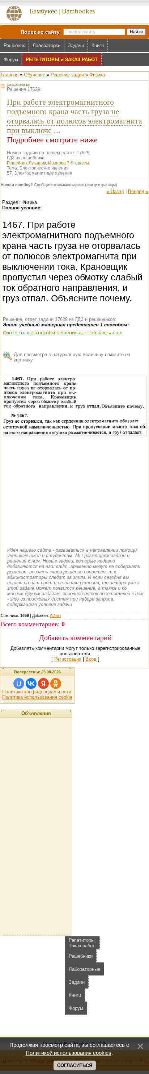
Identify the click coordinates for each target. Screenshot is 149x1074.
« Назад (115, 191)
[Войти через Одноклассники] (55, 683)
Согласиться (74, 1065)
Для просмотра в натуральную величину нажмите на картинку (72, 357)
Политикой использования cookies (68, 1053)
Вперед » (138, 191)
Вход (91, 659)
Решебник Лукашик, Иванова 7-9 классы (48, 163)
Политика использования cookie (37, 697)
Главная (9, 75)
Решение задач (67, 75)
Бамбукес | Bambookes (62, 11)
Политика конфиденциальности (36, 691)
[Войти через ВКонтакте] (31, 683)
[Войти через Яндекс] (43, 683)
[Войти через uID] (18, 683)
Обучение (34, 75)
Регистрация (67, 659)
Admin (55, 615)
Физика (97, 75)
